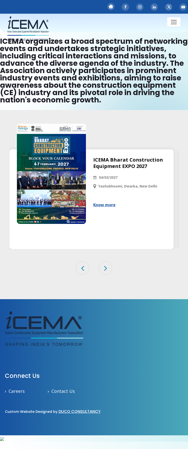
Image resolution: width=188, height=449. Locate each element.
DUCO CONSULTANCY (80, 411)
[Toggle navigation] (174, 22)
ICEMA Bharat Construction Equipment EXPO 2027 (128, 162)
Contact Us (63, 391)
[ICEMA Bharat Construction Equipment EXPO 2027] (51, 174)
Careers (17, 391)
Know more (104, 205)
